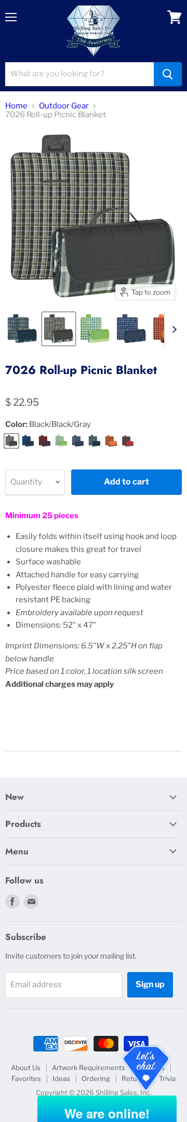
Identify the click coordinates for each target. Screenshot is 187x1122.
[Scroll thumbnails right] (172, 329)
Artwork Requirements (88, 1067)
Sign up (150, 984)
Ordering (96, 1078)
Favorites (26, 1078)
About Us (26, 1067)
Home (16, 106)
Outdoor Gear (64, 106)
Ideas (61, 1078)
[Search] (168, 74)
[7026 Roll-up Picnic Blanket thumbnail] (22, 328)
